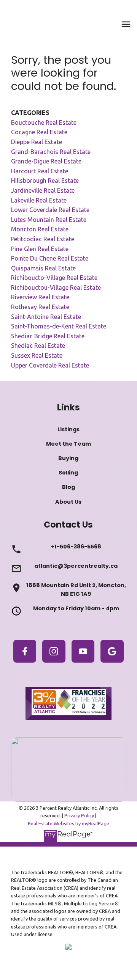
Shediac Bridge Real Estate (47, 336)
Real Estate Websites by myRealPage (68, 823)
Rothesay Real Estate (40, 306)
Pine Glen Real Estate (39, 248)
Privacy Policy (79, 815)
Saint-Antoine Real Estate (46, 316)
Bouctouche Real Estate (43, 122)
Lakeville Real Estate (39, 200)
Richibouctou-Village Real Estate (56, 287)
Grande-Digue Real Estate (46, 161)
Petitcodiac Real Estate (42, 239)
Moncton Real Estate (39, 229)
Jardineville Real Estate (43, 190)
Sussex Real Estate (36, 355)
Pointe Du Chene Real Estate (49, 258)
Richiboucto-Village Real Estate (54, 277)
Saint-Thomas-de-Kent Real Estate (58, 326)
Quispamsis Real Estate (43, 268)
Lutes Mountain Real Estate (48, 219)
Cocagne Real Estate (39, 132)
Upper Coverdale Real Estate (50, 365)
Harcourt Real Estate (39, 171)
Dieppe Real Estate (36, 141)
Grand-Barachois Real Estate (51, 151)
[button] (25, 651)
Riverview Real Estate (40, 297)
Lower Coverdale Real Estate (50, 209)
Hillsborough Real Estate (45, 180)
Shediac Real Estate (38, 345)
